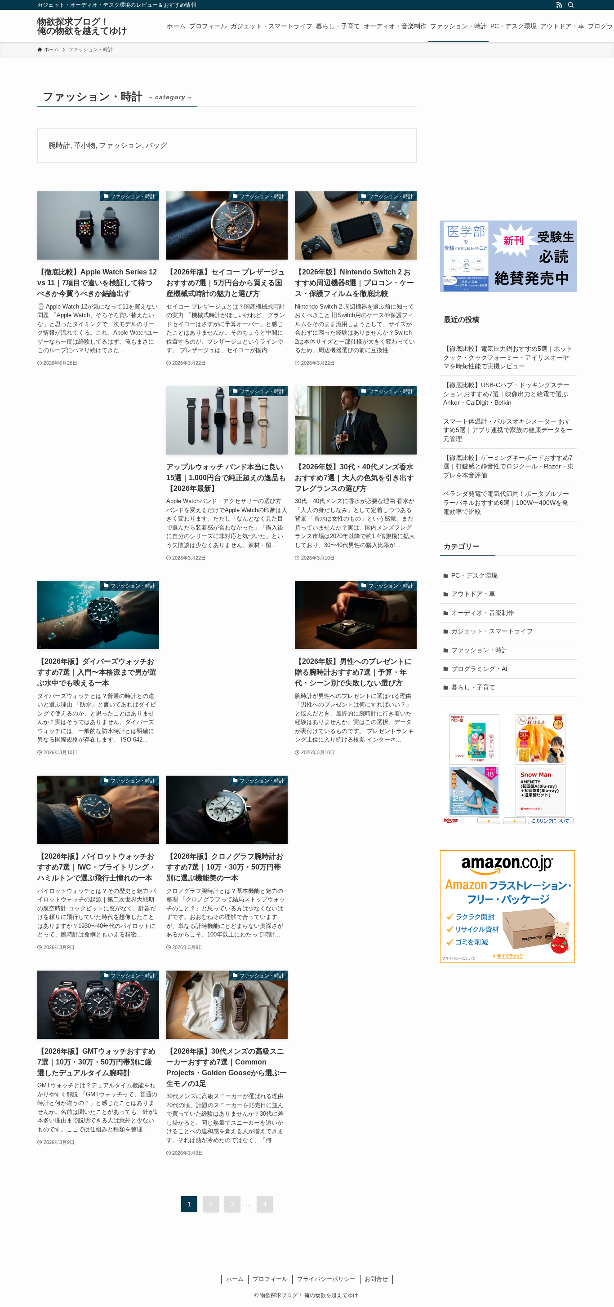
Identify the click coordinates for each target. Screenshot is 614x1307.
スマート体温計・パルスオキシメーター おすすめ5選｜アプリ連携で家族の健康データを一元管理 (508, 430)
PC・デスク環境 (474, 575)
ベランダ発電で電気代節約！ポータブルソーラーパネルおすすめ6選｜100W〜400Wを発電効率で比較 (506, 502)
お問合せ (376, 1279)
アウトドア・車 (473, 593)
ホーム (235, 1279)
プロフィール (270, 1279)
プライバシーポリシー (326, 1279)
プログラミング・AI (479, 668)
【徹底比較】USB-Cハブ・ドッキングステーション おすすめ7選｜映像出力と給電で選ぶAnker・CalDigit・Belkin (506, 393)
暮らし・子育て (473, 687)
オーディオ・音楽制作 (482, 612)
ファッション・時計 (479, 650)
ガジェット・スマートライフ (492, 631)
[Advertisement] (98, 465)
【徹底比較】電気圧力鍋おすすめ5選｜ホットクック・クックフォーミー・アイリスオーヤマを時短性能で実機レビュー (508, 357)
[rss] (559, 5)
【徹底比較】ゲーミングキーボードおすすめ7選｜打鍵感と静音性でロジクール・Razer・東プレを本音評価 (508, 466)
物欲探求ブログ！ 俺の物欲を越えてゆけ (82, 26)
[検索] (571, 5)
